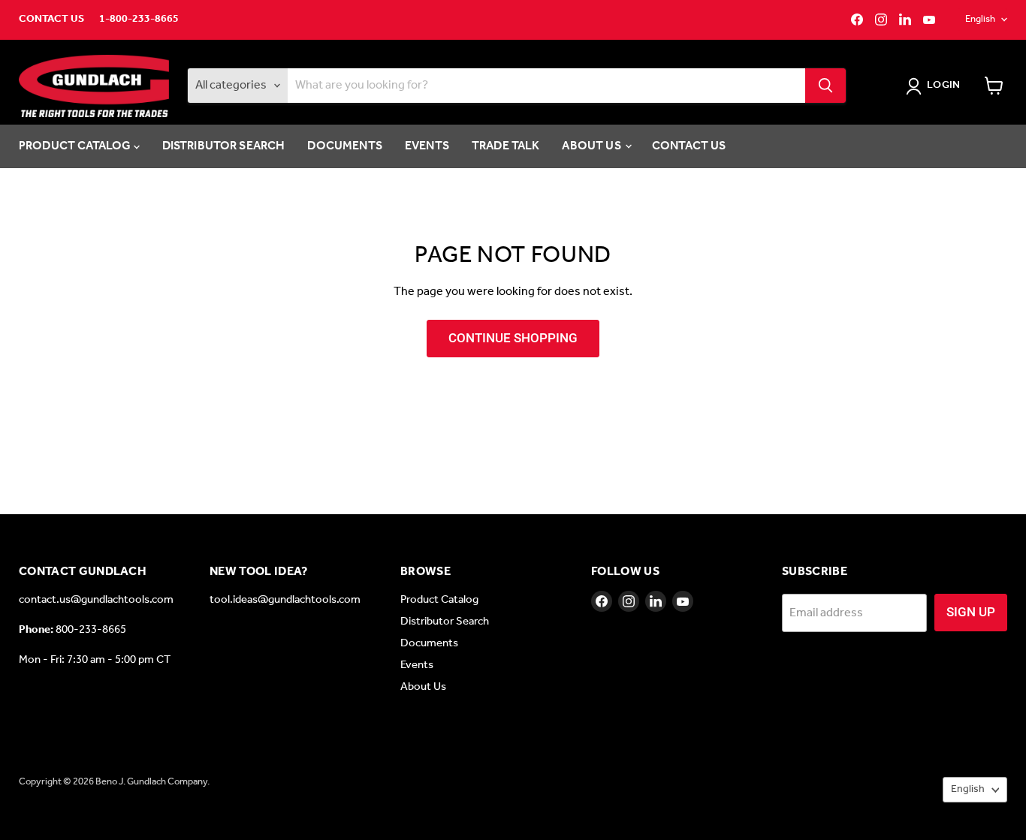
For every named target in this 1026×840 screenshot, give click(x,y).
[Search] (825, 85)
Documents (344, 146)
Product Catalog (76, 146)
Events (427, 146)
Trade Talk (506, 146)
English (980, 19)
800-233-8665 (91, 629)
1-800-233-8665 (139, 20)
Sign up (970, 611)
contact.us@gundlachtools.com (96, 599)
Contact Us (51, 20)
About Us (592, 146)
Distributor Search (223, 146)
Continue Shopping (513, 337)
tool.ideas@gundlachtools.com (285, 599)
